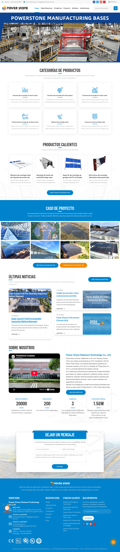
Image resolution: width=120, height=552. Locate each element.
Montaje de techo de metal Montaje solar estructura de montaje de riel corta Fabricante (21, 176)
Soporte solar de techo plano (71, 530)
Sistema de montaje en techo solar (94, 95)
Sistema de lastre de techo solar (70, 516)
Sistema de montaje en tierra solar (25, 95)
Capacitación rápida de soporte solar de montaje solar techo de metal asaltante (99, 176)
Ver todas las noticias (100, 279)
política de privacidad (91, 549)
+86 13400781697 (26, 533)
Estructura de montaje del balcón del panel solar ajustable (73, 176)
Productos (58, 8)
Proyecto (66, 8)
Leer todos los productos (60, 192)
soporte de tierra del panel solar (70, 508)
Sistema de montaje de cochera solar (25, 122)
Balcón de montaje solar (60, 122)
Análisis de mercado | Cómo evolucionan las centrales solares (67, 294)
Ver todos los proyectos (45, 265)
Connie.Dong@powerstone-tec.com (24, 526)
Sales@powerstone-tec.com (46, 2)
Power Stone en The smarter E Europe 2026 (68, 318)
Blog (47, 520)
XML (82, 549)
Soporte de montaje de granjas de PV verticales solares (46, 176)
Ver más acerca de (75, 392)
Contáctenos (84, 8)
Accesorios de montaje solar (95, 122)
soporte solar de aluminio (72, 512)
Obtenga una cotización (72, 265)
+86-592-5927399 (16, 2)
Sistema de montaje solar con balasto (71, 524)
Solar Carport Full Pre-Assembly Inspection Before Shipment (26, 320)
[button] (56, 59)
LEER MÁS (14, 334)
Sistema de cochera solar (71, 520)
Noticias (75, 8)
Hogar (37, 8)
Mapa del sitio (103, 549)
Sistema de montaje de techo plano (60, 95)
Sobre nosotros (46, 8)
